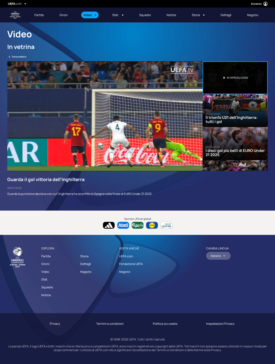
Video (45, 272)
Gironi (45, 264)
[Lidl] (152, 225)
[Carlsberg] (138, 225)
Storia (84, 256)
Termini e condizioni (110, 324)
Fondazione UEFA (131, 264)
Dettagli (85, 264)
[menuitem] (42, 14)
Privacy (55, 324)
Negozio (85, 272)
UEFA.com (126, 256)
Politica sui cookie (165, 324)
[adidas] (109, 225)
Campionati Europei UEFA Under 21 (15, 14)
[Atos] (123, 225)
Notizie (46, 295)
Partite (46, 256)
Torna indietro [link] (19, 56)
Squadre (47, 287)
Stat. (44, 279)
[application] (105, 116)
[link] (39, 14)
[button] (90, 14)
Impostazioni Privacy (220, 324)
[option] (235, 77)
